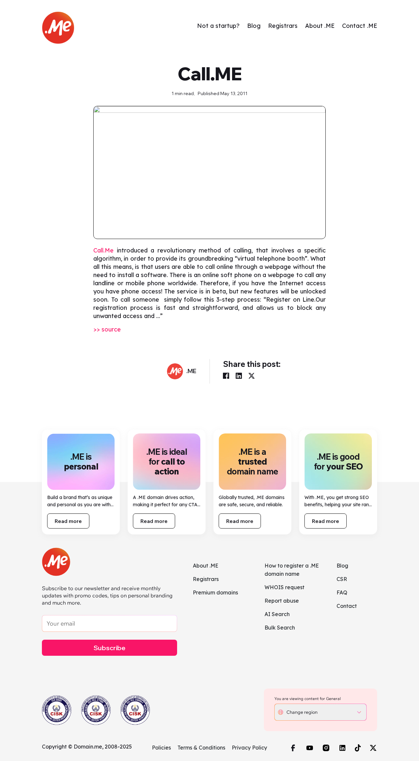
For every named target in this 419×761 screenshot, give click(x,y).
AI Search (277, 614)
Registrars (283, 26)
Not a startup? (218, 26)
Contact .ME (359, 26)
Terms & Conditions (201, 748)
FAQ (342, 592)
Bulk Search (279, 627)
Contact (347, 606)
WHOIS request (284, 587)
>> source (107, 329)
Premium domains (215, 592)
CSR (342, 579)
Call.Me (103, 250)
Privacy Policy (249, 748)
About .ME (320, 26)
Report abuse (281, 600)
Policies (161, 748)
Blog (254, 26)
